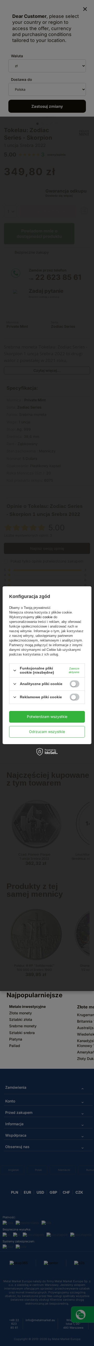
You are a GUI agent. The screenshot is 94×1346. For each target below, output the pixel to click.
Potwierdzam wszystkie (47, 716)
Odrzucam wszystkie (47, 731)
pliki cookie (44, 617)
